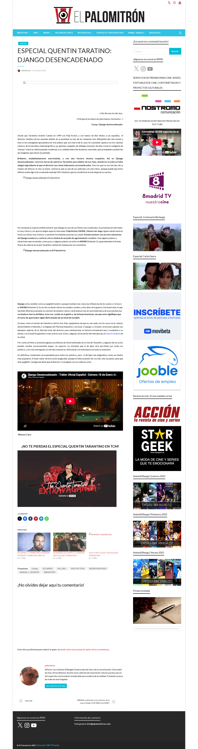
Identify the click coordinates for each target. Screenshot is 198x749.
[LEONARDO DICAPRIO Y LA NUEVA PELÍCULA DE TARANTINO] (69, 542)
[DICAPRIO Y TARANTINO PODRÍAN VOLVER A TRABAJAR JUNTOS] (34, 542)
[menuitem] (23, 32)
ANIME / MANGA (136, 33)
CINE (35, 33)
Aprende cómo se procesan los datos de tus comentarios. (84, 649)
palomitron (26, 70)
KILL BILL (62, 568)
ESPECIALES (154, 33)
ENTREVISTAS (84, 33)
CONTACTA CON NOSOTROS (110, 33)
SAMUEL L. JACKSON (29, 572)
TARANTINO (49, 572)
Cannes (35, 568)
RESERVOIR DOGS (97, 568)
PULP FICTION (77, 568)
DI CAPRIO (48, 568)
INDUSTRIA (22, 33)
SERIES (46, 33)
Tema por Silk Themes (47, 745)
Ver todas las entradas (55, 686)
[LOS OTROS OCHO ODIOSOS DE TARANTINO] (105, 542)
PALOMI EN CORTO (64, 33)
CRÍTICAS (23, 43)
